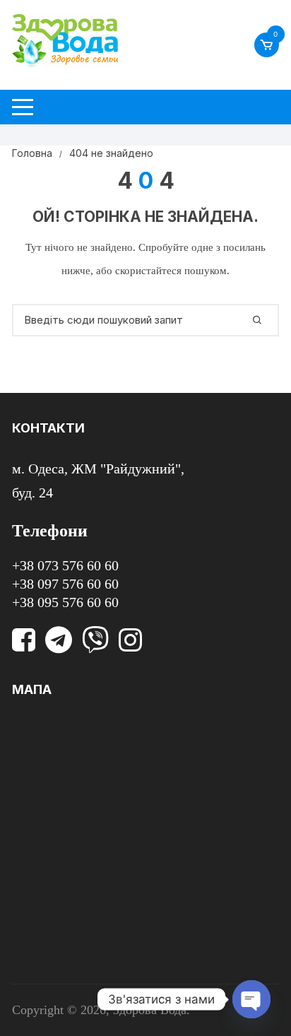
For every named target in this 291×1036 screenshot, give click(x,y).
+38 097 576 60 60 (65, 583)
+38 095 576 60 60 (65, 602)
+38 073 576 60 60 (65, 565)
